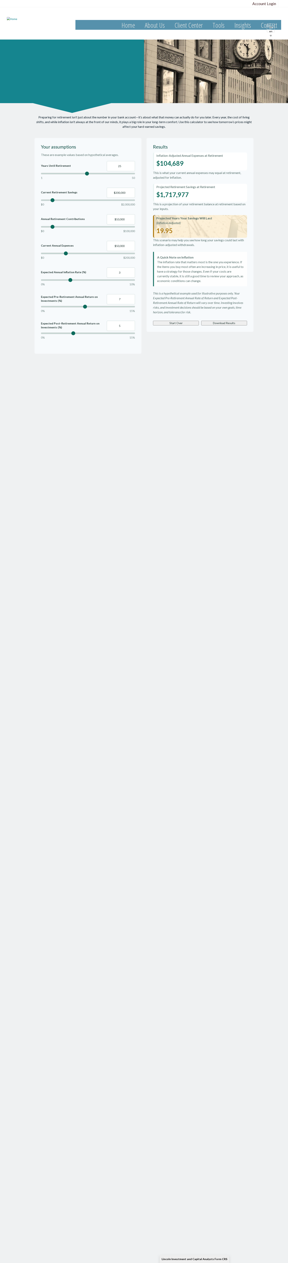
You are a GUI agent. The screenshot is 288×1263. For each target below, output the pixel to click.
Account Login (264, 3)
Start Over (176, 323)
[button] (155, 25)
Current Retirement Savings (59, 192)
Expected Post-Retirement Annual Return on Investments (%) (70, 325)
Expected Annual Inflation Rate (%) (63, 272)
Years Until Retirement (56, 165)
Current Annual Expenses (57, 245)
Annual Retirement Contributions (63, 219)
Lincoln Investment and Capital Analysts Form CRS (194, 1259)
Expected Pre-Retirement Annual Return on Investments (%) (69, 298)
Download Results (224, 323)
